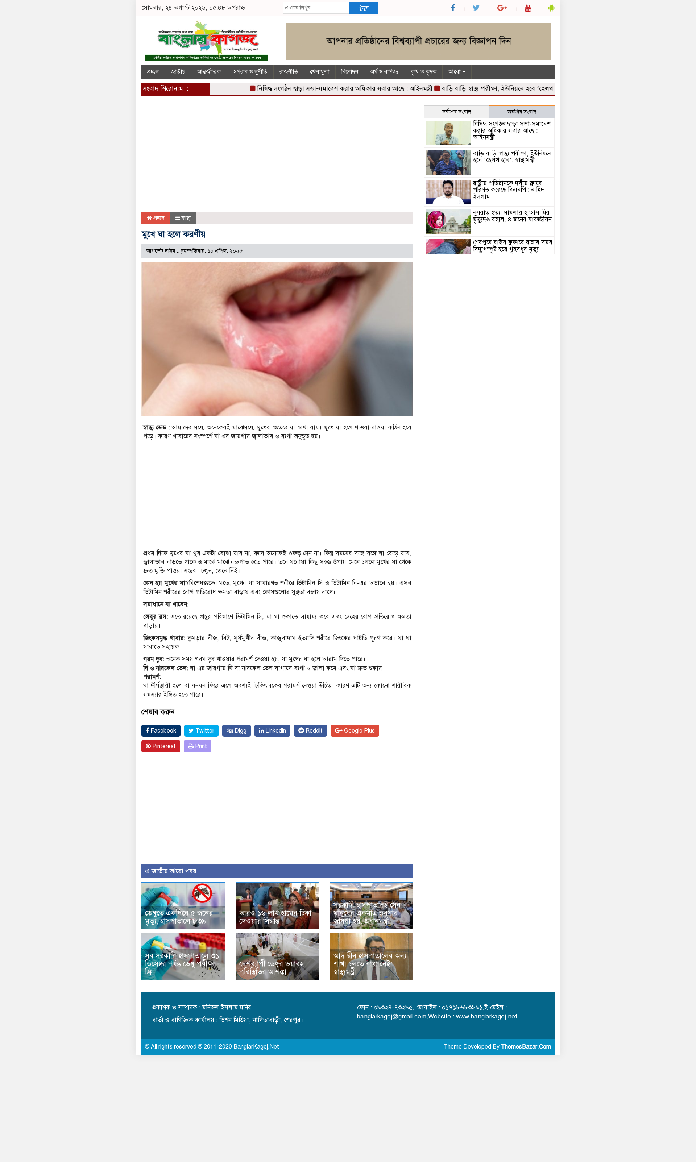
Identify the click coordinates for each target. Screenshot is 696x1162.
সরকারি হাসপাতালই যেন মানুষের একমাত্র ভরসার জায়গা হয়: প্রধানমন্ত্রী (367, 913)
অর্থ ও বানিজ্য (384, 71)
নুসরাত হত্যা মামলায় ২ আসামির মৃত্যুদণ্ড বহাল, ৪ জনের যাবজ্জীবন (512, 216)
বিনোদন (349, 71)
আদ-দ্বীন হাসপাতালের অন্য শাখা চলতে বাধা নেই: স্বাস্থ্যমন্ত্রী (370, 963)
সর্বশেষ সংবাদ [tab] (456, 111)
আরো (455, 71)
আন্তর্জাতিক (209, 71)
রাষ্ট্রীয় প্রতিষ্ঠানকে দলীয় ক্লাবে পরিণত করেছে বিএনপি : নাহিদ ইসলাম (508, 189)
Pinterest (163, 746)
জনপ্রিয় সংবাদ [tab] (522, 111)
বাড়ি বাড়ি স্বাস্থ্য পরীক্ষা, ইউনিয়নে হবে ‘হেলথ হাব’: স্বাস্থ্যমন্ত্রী (496, 88)
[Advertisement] (277, 158)
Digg (239, 730)
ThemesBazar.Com (526, 1046)
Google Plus (359, 730)
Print (200, 746)
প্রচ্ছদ (153, 71)
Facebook (162, 730)
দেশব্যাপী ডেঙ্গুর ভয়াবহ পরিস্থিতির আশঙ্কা (271, 967)
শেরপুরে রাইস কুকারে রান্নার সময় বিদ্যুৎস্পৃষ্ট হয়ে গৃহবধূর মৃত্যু (512, 245)
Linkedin (275, 730)
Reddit (313, 730)
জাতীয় (178, 71)
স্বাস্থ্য (186, 218)
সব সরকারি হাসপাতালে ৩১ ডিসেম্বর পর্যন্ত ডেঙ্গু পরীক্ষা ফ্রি (182, 963)
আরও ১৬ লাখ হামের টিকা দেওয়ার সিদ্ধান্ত (275, 917)
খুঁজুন (364, 7)
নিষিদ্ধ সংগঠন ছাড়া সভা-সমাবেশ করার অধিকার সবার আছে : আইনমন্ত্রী (325, 88)
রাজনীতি (288, 71)
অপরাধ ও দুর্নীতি (250, 71)
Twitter (204, 730)
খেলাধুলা (320, 71)
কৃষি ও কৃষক (423, 71)
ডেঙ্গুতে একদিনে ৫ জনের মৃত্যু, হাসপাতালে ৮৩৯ (179, 917)
